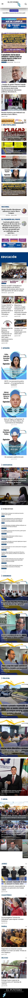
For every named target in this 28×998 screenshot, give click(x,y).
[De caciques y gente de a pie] (14, 440)
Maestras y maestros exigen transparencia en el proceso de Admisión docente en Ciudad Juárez (20, 309)
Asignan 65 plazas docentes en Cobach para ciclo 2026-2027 (20, 331)
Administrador (10, 62)
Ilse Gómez (8, 215)
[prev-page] (2, 572)
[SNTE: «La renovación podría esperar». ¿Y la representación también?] (14, 365)
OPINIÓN (14, 378)
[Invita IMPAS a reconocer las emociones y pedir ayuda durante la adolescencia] (14, 495)
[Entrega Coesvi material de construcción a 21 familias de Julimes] (14, 969)
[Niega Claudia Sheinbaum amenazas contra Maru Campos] (24, 210)
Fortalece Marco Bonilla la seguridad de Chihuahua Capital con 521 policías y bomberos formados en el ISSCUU (13, 553)
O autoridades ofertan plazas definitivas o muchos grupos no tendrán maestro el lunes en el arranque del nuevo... (11, 57)
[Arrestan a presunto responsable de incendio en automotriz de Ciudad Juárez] (14, 875)
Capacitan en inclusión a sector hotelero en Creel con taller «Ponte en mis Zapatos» (13, 950)
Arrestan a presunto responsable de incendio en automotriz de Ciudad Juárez (13, 888)
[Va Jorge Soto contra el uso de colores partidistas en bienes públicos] (14, 627)
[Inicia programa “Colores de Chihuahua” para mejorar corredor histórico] (14, 907)
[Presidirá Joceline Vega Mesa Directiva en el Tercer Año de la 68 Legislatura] (14, 594)
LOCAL (3, 516)
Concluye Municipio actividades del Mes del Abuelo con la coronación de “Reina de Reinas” (13, 526)
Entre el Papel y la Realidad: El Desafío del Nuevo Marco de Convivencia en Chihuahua (14, 421)
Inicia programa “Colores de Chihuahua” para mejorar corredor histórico (12, 919)
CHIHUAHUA (4, 110)
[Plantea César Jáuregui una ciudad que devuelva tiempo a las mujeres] (14, 811)
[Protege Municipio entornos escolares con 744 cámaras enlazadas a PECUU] (14, 777)
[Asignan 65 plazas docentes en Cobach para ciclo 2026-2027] (20, 322)
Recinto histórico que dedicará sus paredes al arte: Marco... (13, 113)
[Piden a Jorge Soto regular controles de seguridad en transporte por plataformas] (14, 659)
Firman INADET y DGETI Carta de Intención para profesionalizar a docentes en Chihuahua (7, 309)
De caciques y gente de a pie (14, 457)
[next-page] (5, 572)
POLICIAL (3, 709)
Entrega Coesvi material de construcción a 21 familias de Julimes (11, 982)
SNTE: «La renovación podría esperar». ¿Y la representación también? (14, 383)
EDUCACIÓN (4, 62)
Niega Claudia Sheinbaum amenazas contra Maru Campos (11, 211)
